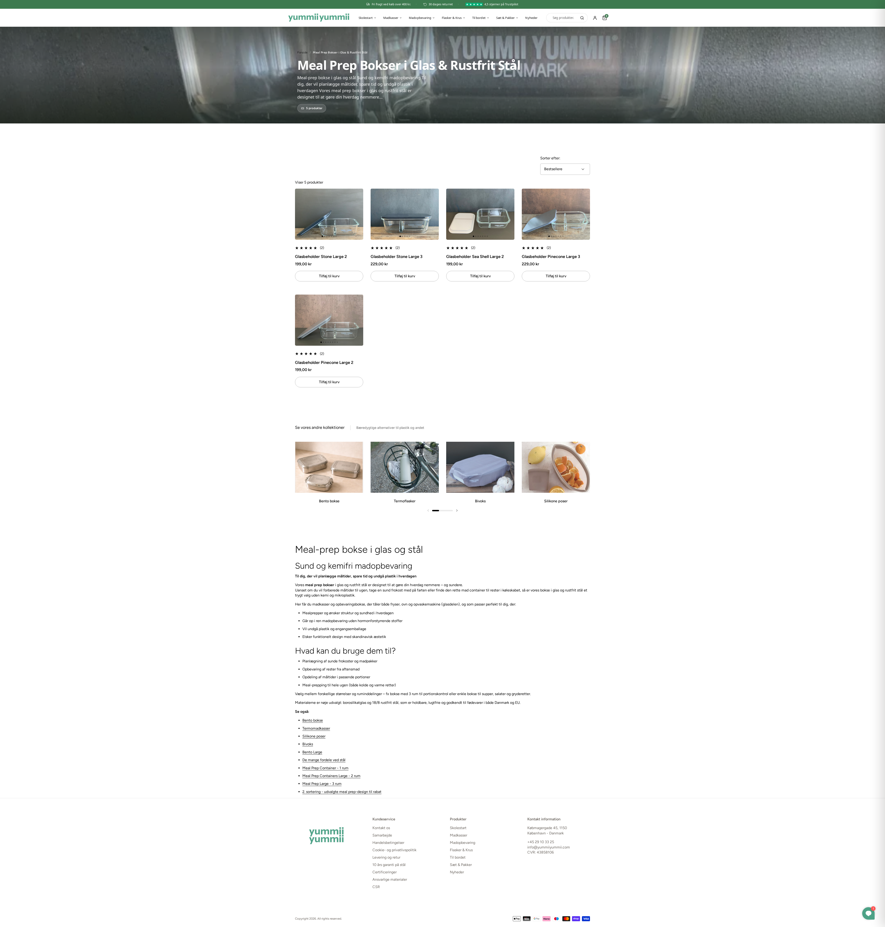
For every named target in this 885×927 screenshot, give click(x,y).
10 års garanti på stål (389, 865)
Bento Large (312, 752)
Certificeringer (384, 872)
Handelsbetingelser (388, 842)
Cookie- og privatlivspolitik (394, 850)
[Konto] (595, 17)
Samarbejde (382, 835)
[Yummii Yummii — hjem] (319, 18)
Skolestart (366, 18)
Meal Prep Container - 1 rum (325, 768)
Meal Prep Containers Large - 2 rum (331, 776)
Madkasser (390, 18)
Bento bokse (312, 720)
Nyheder (531, 18)
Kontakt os (381, 828)
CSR (376, 887)
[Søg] (582, 18)
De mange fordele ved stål (323, 760)
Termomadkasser (316, 728)
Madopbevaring (420, 18)
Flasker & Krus (452, 18)
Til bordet (479, 18)
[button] (300, 214)
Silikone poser (313, 736)
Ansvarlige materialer (389, 879)
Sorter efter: (550, 158)
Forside (302, 52)
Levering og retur (386, 857)
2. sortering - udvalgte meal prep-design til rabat (341, 792)
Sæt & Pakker (505, 18)
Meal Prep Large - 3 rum (322, 783)
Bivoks (307, 744)
